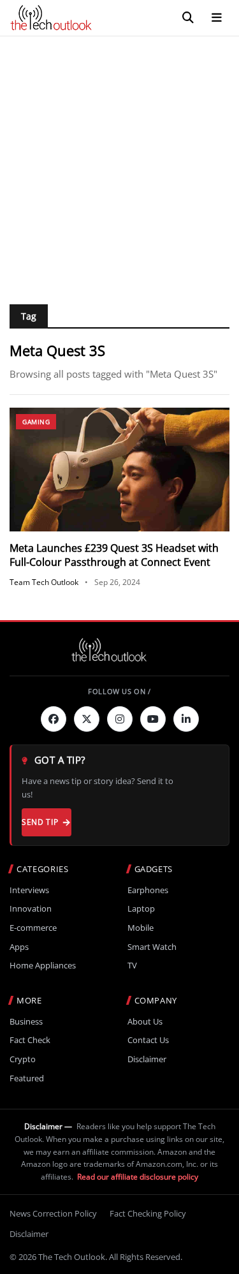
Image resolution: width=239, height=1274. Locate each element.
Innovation (31, 908)
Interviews (29, 890)
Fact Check (30, 1040)
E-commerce (33, 927)
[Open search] (188, 18)
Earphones (147, 890)
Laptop (141, 908)
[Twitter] (86, 719)
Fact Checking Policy (148, 1213)
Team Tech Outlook (44, 582)
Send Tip (40, 822)
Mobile (140, 927)
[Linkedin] (186, 719)
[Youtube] (153, 719)
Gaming (36, 421)
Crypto (23, 1059)
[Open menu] (216, 18)
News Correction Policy (53, 1213)
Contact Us (148, 1040)
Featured (27, 1078)
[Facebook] (53, 719)
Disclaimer (146, 1059)
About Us (145, 1021)
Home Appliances (43, 965)
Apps (19, 947)
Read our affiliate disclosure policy (137, 1176)
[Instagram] (120, 719)
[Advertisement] (119, 162)
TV (132, 965)
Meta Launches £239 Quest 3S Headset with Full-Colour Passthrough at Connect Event (114, 555)
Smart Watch (152, 947)
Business (26, 1021)
